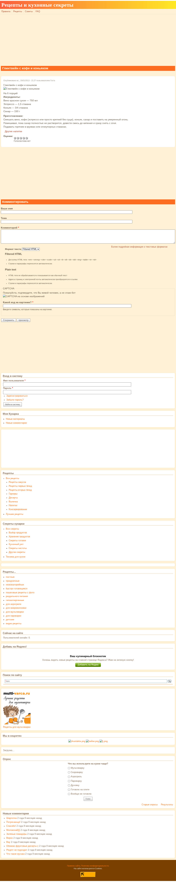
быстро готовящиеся (16, 588)
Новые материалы (15, 419)
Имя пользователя (14, 380)
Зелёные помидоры (16, 834)
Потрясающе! (13, 822)
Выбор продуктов (18, 532)
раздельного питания (17, 596)
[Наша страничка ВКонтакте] (76, 741)
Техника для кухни (15, 557)
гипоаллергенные (15, 600)
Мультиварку (77, 768)
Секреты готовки (17, 540)
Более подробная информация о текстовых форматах (139, 247)
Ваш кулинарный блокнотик (88, 656)
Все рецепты (12, 478)
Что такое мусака (15, 854)
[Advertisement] (88, 40)
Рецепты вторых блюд (20, 490)
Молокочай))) (13, 830)
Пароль (8, 388)
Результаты (167, 804)
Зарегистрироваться (17, 396)
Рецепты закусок (17, 482)
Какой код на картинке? (18, 302)
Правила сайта (73, 866)
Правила (5, 11)
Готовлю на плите (80, 789)
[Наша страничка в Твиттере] (92, 741)
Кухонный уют (16, 544)
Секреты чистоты (18, 548)
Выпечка (13, 501)
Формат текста (13, 249)
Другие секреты (17, 552)
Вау (8, 842)
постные (10, 577)
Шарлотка (11, 818)
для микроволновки (16, 608)
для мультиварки (15, 612)
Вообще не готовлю (81, 794)
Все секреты (12, 529)
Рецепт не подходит (16, 850)
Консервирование (18, 509)
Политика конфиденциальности (95, 866)
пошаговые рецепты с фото (20, 592)
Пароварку (76, 781)
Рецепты (17, 11)
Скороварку (77, 772)
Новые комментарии (16, 423)
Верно (9, 838)
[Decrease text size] (163, 6)
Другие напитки (13, 131)
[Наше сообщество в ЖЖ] (104, 741)
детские (10, 619)
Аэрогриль (76, 776)
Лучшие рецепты (14, 514)
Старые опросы (150, 804)
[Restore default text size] (166, 6)
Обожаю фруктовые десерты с (22, 846)
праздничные (12, 581)
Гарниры (13, 494)
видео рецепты (13, 623)
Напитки (13, 505)
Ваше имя (7, 208)
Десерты (13, 498)
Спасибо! (11, 826)
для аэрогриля (13, 604)
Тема (4, 218)
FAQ (38, 11)
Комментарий (10, 227)
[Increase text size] (171, 6)
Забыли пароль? (15, 400)
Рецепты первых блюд (20, 486)
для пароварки (13, 616)
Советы (29, 11)
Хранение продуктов (19, 536)
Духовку (75, 785)
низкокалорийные (15, 584)
